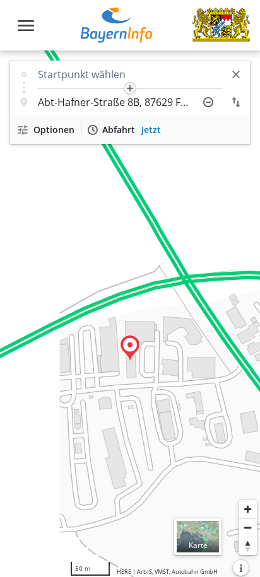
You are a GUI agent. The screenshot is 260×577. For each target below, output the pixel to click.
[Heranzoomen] (248, 509)
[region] (130, 313)
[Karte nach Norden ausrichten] (248, 546)
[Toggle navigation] (26, 25)
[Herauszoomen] (248, 527)
